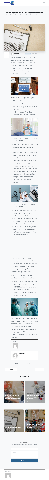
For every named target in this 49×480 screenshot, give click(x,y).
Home (7, 15)
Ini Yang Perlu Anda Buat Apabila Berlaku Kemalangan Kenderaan (12, 397)
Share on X (31, 363)
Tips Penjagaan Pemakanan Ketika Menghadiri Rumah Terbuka (35, 426)
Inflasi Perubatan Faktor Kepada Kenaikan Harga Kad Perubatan (35, 397)
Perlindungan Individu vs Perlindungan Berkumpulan (13, 426)
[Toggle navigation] (44, 3)
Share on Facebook (21, 363)
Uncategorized (13, 15)
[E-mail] (13, 350)
